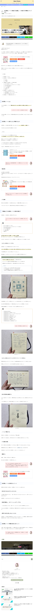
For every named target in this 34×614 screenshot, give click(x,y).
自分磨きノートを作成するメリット (9, 90)
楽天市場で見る (21, 155)
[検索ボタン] (33, 1)
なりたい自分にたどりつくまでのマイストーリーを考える (12, 84)
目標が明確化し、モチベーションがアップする (11, 92)
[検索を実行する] (32, 559)
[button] (5, 37)
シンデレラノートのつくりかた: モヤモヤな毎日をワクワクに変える (20, 56)
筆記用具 (6, 80)
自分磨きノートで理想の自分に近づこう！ (10, 94)
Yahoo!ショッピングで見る (13, 61)
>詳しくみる (25, 4)
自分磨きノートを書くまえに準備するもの (10, 77)
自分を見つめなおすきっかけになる (9, 91)
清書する (6, 88)
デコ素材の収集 (7, 87)
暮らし (3, 13)
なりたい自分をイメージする (9, 83)
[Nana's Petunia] (17, 1)
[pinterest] (18, 582)
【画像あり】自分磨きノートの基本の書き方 (10, 82)
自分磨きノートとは (7, 76)
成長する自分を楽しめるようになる (9, 93)
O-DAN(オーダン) (19, 447)
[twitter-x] (15, 582)
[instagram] (17, 582)
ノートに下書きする (7, 86)
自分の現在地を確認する (8, 85)
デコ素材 (6, 81)
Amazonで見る (13, 155)
